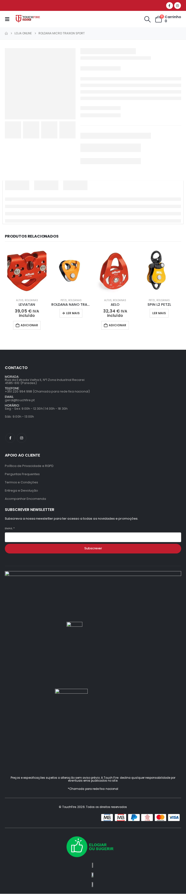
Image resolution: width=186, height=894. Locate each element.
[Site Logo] (29, 19)
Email (10, 528)
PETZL (64, 300)
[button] (9, 19)
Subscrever (93, 548)
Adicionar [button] (29, 325)
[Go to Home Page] (6, 33)
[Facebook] (169, 5)
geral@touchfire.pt (20, 400)
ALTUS (19, 300)
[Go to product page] (26, 270)
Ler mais (73, 313)
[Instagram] (177, 5)
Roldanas (31, 300)
